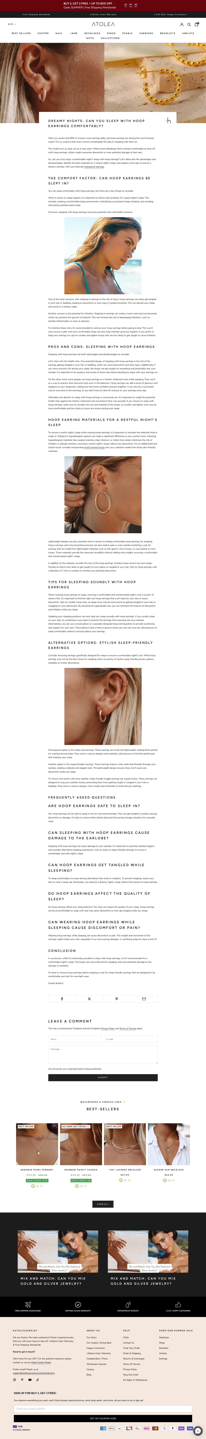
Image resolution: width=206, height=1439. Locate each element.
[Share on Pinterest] (116, 998)
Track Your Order (131, 1348)
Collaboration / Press (97, 1358)
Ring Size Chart (130, 1374)
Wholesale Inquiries (97, 1364)
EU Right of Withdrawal (135, 1380)
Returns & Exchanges (134, 1358)
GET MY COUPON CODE (103, 1418)
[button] (198, 1431)
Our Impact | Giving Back (99, 1342)
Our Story (92, 1337)
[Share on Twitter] (89, 998)
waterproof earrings (94, 166)
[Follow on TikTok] (37, 1379)
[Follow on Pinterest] (22, 1379)
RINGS (111, 33)
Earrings (146, 33)
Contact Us (128, 1342)
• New (73, 33)
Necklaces (92, 33)
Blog (89, 1374)
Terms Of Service (131, 1364)
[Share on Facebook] (61, 998)
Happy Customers (96, 1348)
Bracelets (167, 33)
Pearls (127, 33)
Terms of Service (128, 1028)
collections (110, 38)
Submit (103, 1077)
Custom (43, 33)
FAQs (126, 1337)
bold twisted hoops (95, 447)
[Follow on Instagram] (14, 1379)
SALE (59, 33)
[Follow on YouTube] (30, 1379)
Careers (90, 1369)
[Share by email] (144, 998)
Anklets (188, 33)
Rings (162, 1342)
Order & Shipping (132, 1353)
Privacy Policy (108, 1028)
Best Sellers (21, 33)
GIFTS (90, 38)
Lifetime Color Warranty (99, 1353)
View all (103, 1204)
